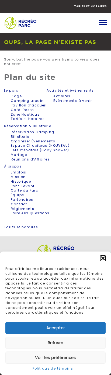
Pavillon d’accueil (29, 105)
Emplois (18, 172)
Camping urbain (27, 100)
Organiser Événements (33, 141)
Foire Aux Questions (30, 213)
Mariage (19, 154)
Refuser (55, 343)
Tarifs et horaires (90, 6)
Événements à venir (72, 100)
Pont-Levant (22, 186)
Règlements (22, 208)
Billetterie (20, 136)
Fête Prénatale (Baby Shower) (40, 150)
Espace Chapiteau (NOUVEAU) (40, 145)
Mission (18, 177)
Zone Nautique (25, 114)
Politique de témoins (53, 368)
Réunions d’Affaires (30, 159)
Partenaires (22, 199)
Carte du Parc (24, 190)
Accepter (55, 328)
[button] (103, 258)
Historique (21, 181)
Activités (62, 96)
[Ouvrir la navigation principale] (103, 23)
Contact (19, 204)
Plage (16, 96)
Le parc (11, 90)
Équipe (17, 195)
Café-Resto (22, 110)
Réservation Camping (32, 132)
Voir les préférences (55, 357)
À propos (13, 166)
